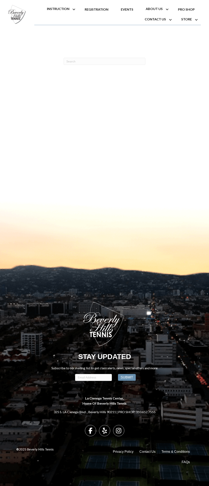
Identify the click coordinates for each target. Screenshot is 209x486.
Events (127, 9)
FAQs (186, 462)
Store (186, 19)
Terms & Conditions (175, 451)
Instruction (58, 9)
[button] (73, 9)
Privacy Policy (123, 451)
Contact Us (155, 19)
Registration (96, 9)
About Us (154, 9)
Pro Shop (186, 9)
